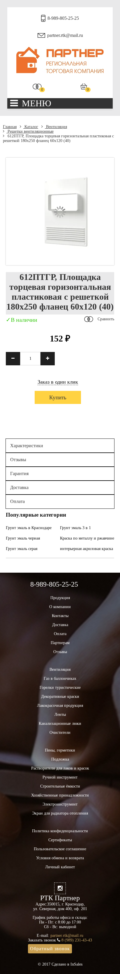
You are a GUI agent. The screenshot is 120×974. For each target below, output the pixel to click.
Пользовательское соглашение (60, 849)
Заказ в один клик (58, 382)
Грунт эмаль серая (21, 549)
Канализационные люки (60, 723)
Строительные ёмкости (60, 786)
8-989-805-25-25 (63, 18)
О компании (60, 607)
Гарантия (19, 473)
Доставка (19, 487)
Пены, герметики (60, 750)
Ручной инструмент (60, 777)
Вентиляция (56, 127)
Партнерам (60, 643)
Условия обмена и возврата (60, 858)
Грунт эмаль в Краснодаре (29, 528)
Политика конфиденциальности (60, 831)
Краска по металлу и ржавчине (87, 538)
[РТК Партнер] (60, 72)
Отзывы (18, 459)
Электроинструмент (60, 804)
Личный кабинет (60, 867)
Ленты (60, 714)
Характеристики (26, 445)
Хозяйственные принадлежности (60, 795)
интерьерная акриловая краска (86, 549)
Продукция (60, 598)
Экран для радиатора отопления (60, 813)
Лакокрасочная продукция (60, 705)
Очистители (60, 732)
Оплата (17, 501)
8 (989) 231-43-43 (76, 940)
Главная (10, 127)
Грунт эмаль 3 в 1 (75, 528)
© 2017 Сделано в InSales (60, 964)
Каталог (30, 127)
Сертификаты (60, 840)
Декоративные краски (60, 696)
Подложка (60, 759)
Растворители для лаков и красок (60, 768)
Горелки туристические (60, 687)
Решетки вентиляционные (30, 131)
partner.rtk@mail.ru (65, 35)
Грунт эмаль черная (23, 538)
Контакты (60, 616)
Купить (57, 397)
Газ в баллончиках (60, 678)
